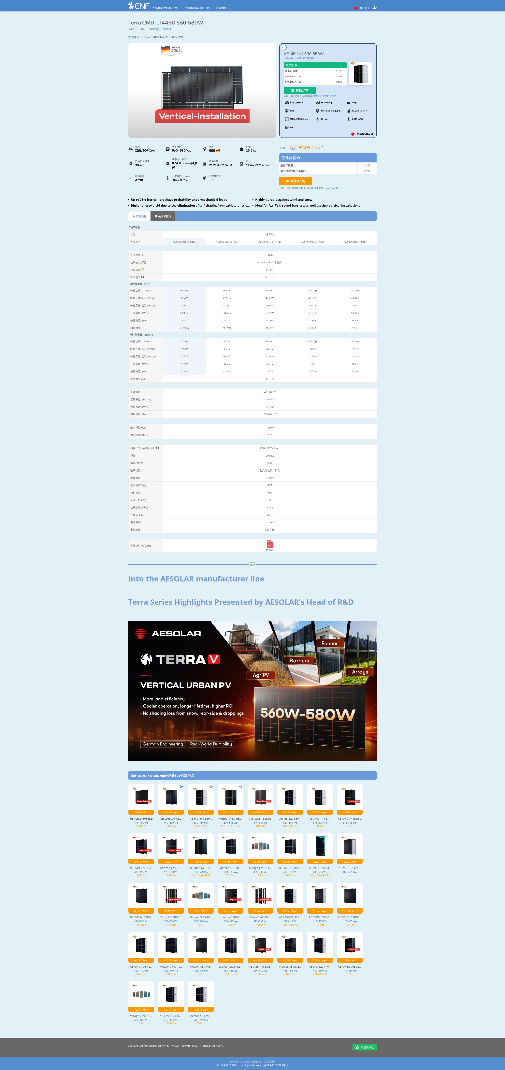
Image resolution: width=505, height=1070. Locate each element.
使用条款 (234, 1061)
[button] (358, 8)
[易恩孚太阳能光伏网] (139, 5)
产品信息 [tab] (141, 216)
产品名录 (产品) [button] (165, 7)
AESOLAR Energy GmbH (299, 57)
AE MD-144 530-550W (304, 53)
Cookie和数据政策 (251, 1061)
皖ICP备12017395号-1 (275, 1065)
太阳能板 (133, 37)
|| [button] (368, 8)
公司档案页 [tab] (164, 216)
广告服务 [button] (221, 7)
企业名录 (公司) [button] (197, 7)
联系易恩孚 (269, 1061)
